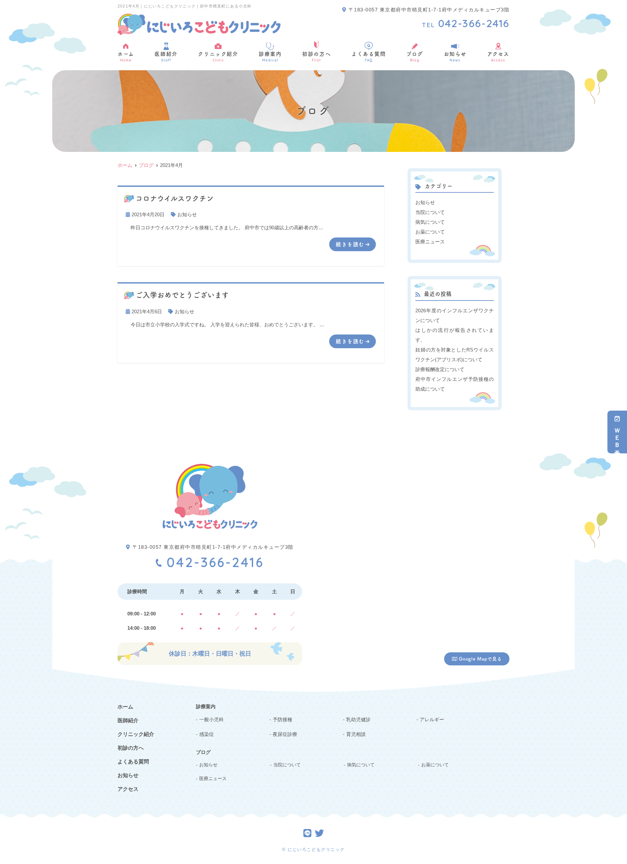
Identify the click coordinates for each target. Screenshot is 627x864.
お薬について (430, 232)
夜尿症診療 (285, 734)
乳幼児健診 (358, 719)
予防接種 (282, 719)
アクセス (498, 56)
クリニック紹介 (218, 56)
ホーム (126, 56)
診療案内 (270, 56)
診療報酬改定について (439, 369)
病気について (430, 222)
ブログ (414, 56)
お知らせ (455, 56)
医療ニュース (430, 241)
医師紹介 (165, 56)
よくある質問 (368, 56)
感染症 (206, 734)
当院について (430, 212)
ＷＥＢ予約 (617, 436)
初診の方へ (316, 56)
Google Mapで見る (480, 659)
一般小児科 (211, 719)
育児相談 (356, 734)
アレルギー (432, 719)
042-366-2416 (215, 562)
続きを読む (350, 244)
